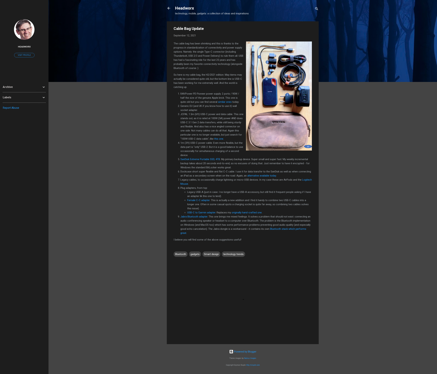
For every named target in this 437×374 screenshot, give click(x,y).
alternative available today (261, 175)
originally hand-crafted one (247, 212)
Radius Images (250, 358)
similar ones (225, 101)
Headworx (184, 8)
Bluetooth (180, 254)
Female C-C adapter (198, 200)
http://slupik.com (253, 365)
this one (218, 138)
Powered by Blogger (244, 351)
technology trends (233, 254)
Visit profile (24, 55)
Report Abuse (11, 107)
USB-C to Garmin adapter (201, 212)
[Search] (317, 9)
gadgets (195, 254)
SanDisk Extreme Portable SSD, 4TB (200, 159)
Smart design (211, 254)
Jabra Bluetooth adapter (193, 216)
